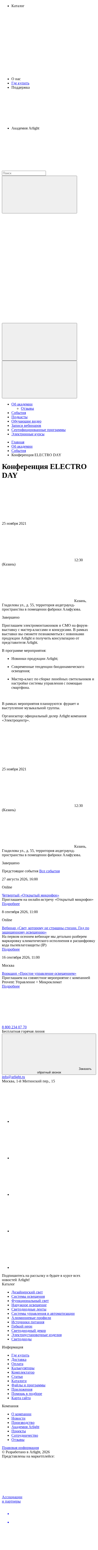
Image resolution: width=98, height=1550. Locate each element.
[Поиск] (39, 194)
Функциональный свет (30, 1301)
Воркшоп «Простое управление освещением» (39, 973)
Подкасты (19, 417)
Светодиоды (21, 1339)
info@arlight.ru (13, 1077)
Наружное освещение (29, 1305)
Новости (18, 1418)
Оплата (17, 1364)
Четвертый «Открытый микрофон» (30, 895)
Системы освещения (28, 1296)
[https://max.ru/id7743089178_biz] (47, 1267)
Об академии (22, 404)
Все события (49, 871)
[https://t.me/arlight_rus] (47, 1194)
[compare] (37, 321)
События (18, 413)
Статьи (17, 1377)
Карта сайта (21, 1398)
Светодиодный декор (28, 1331)
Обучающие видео (26, 421)
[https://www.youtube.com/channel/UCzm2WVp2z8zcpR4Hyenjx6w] (47, 1231)
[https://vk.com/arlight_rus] (47, 1121)
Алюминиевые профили (31, 1318)
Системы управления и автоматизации (43, 1313)
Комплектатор (22, 1372)
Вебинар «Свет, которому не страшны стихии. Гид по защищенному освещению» (45, 930)
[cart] (37, 248)
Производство (22, 1423)
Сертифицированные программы (38, 430)
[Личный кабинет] (39, 342)
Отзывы (27, 408)
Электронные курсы (27, 434)
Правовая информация (20, 1448)
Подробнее (11, 904)
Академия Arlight (25, 1427)
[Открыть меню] (39, 379)
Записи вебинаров (26, 425)
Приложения (21, 1389)
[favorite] (37, 284)
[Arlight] (37, 1023)
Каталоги (19, 1381)
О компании (21, 1414)
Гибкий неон (21, 1326)
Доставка (18, 1359)
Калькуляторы (22, 1368)
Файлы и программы (28, 1385)
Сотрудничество (24, 1435)
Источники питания (27, 1322)
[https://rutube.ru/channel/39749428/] (47, 1158)
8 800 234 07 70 (14, 1027)
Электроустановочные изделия (36, 1335)
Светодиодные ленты (28, 1309)
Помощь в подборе (26, 1394)
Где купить (20, 83)
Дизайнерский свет (27, 1292)
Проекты (18, 1431)
